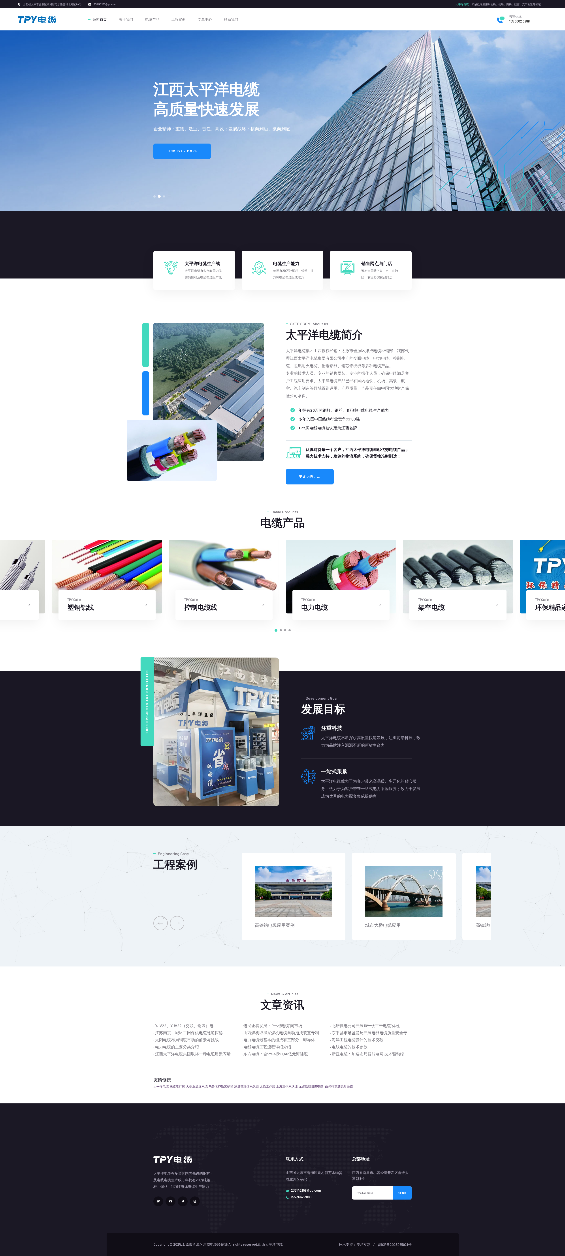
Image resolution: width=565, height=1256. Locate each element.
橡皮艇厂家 (177, 1086)
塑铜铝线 (80, 607)
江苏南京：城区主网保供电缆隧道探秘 (189, 1032)
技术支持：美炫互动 (355, 1244)
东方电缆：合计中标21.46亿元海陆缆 (275, 1053)
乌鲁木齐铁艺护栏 (221, 1086)
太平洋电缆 (161, 1086)
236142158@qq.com (306, 1190)
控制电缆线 (200, 607)
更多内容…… (309, 476)
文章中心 (205, 19)
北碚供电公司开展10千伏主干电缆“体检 (366, 1025)
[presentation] (160, 923)
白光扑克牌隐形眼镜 (339, 1086)
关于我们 (126, 19)
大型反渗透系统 (197, 1086)
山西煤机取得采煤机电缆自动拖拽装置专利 (281, 1032)
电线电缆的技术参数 (349, 1046)
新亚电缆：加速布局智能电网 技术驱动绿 (368, 1053)
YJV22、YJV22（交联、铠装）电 (184, 1025)
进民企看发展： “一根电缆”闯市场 (272, 1025)
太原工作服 (267, 1086)
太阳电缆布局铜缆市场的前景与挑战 (187, 1039)
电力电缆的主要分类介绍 (177, 1046)
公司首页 (100, 19)
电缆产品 (152, 19)
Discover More (182, 151)
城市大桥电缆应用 (383, 925)
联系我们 (231, 19)
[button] (154, 196)
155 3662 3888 (519, 21)
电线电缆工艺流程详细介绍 (267, 1046)
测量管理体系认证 (246, 1086)
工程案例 (178, 19)
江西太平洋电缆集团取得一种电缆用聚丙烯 (193, 1053)
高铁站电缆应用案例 (275, 925)
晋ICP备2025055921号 (395, 1244)
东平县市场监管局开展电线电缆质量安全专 (369, 1032)
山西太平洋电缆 (270, 1244)
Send (402, 1192)
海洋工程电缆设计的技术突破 (357, 1039)
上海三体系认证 (287, 1086)
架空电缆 (431, 607)
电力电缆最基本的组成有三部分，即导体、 (281, 1039)
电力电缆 (314, 607)
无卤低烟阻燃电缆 (311, 1086)
